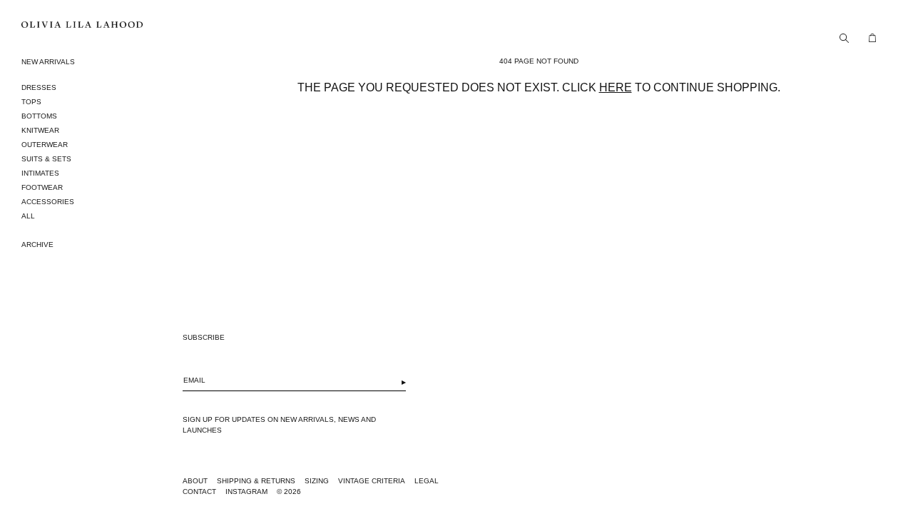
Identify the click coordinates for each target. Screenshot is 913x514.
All (28, 216)
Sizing (317, 481)
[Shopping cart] (869, 38)
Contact (199, 491)
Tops (31, 102)
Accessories (47, 202)
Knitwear (40, 130)
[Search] (840, 38)
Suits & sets (46, 159)
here (615, 87)
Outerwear (44, 144)
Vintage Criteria (371, 481)
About (195, 481)
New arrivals (48, 62)
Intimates (40, 173)
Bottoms (39, 116)
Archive (37, 244)
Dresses (38, 87)
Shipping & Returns (256, 481)
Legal (426, 481)
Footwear (42, 187)
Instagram (246, 491)
